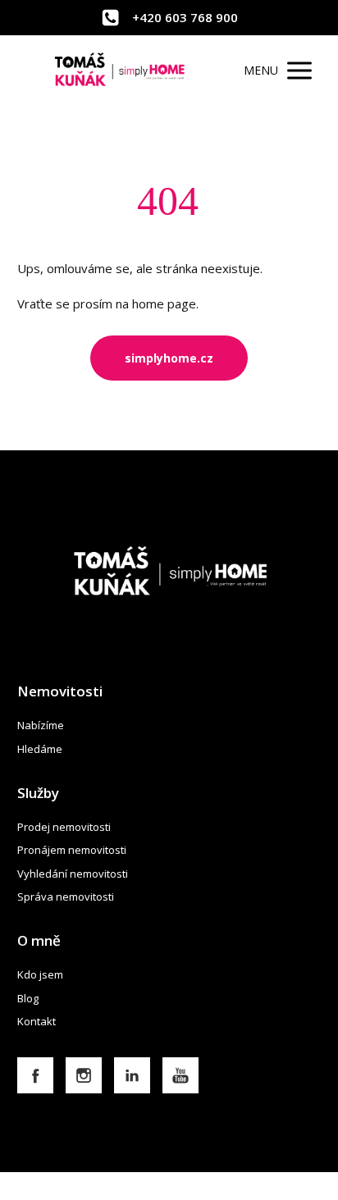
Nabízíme (40, 725)
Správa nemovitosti (65, 896)
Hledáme (39, 748)
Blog (28, 998)
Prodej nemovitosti (64, 826)
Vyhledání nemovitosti (72, 873)
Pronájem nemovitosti (71, 849)
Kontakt (36, 1021)
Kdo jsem (40, 974)
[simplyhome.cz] (120, 71)
